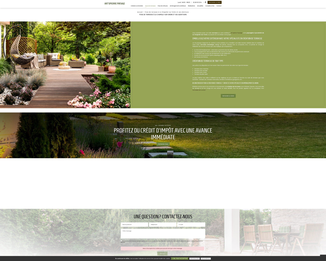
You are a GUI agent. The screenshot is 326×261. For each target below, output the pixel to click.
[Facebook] (205, 2)
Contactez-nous (163, 144)
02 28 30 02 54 (197, 2)
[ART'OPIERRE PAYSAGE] (114, 4)
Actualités (200, 6)
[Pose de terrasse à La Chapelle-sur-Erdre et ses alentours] (65, 64)
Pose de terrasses (150, 6)
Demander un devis (214, 2)
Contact (218, 6)
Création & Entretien (137, 6)
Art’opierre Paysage (236, 33)
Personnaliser (194, 258)
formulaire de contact (199, 90)
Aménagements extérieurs (178, 6)
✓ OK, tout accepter (180, 258)
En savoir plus (206, 258)
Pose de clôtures (163, 6)
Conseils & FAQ (209, 6)
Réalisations (191, 6)
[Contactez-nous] (163, 135)
